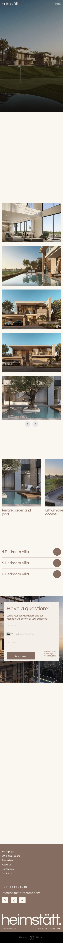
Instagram (20, 761)
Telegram (36, 761)
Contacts (7, 873)
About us (6, 865)
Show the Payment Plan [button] (45, 194)
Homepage (8, 851)
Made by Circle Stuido (49, 928)
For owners (8, 869)
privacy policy (51, 656)
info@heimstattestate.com (33, 732)
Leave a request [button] (14, 102)
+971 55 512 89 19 (26, 720)
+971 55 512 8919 (14, 886)
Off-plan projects (11, 856)
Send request (20, 656)
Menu (58, 4)
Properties (7, 860)
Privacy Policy (9, 928)
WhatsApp (52, 761)
